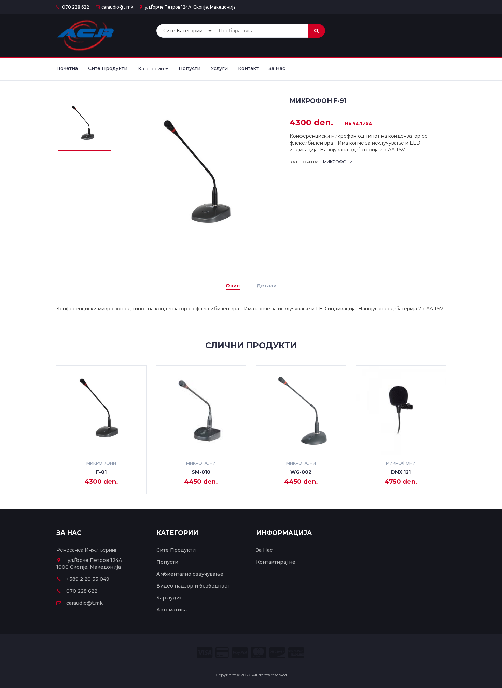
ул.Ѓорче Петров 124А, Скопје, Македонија (190, 7)
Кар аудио (169, 598)
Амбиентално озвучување (189, 574)
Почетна (67, 68)
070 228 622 (75, 7)
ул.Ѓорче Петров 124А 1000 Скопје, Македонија (89, 563)
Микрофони (338, 161)
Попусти (189, 68)
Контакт (248, 68)
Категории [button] (151, 69)
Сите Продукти (107, 68)
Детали (266, 286)
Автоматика (171, 610)
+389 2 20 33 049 (87, 579)
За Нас (277, 68)
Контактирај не (275, 562)
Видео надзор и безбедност (192, 586)
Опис (233, 286)
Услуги (219, 68)
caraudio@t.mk (117, 7)
